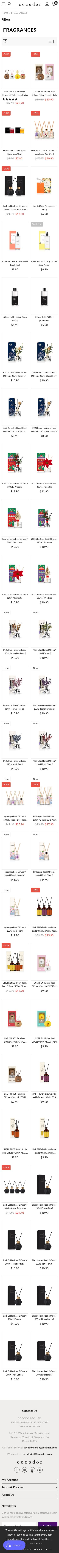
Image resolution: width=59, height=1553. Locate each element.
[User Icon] (47, 4)
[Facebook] (17, 1470)
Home (5, 12)
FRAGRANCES (19, 12)
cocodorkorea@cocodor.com (40, 1447)
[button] (10, 99)
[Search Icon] (12, 4)
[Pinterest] (40, 1470)
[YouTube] (32, 1470)
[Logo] (30, 4)
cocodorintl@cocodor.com (37, 1453)
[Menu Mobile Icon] (3, 4)
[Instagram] (24, 1470)
